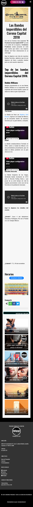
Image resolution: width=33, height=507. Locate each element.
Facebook (4, 470)
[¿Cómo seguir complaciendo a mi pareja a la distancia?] (16, 342)
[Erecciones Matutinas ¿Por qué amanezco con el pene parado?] (16, 391)
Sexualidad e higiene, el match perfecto (16, 330)
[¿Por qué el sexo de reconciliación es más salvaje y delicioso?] (16, 375)
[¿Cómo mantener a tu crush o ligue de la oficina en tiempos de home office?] (16, 358)
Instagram (4, 474)
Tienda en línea (17, 2)
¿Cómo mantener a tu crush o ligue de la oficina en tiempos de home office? (16, 362)
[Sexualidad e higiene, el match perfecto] (16, 326)
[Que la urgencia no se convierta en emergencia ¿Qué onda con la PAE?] (16, 407)
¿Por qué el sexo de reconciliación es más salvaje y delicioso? (16, 378)
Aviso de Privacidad (5, 459)
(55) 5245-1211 (4, 485)
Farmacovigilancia (5, 463)
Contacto (3, 461)
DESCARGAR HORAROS (16, 278)
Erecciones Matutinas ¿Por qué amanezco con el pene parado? (16, 394)
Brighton (22, 114)
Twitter (4, 472)
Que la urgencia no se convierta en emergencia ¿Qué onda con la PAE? (16, 411)
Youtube (4, 475)
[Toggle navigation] (30, 1)
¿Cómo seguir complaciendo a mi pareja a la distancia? (16, 346)
